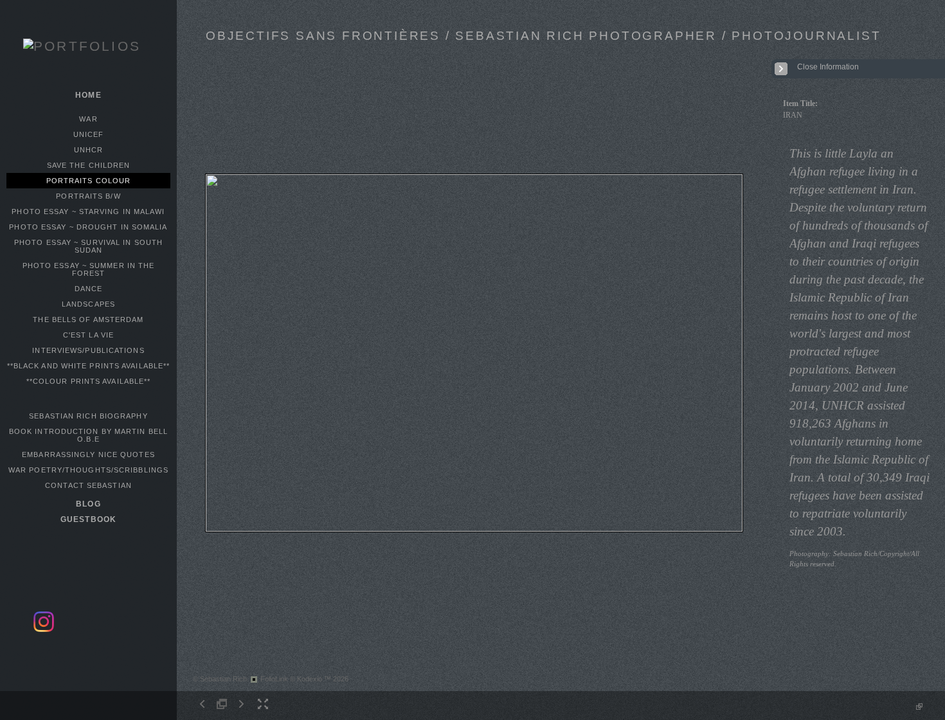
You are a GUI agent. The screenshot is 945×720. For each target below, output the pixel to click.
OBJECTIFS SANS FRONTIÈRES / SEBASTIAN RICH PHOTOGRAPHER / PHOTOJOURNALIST (543, 35)
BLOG (88, 504)
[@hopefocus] (43, 629)
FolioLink (274, 679)
